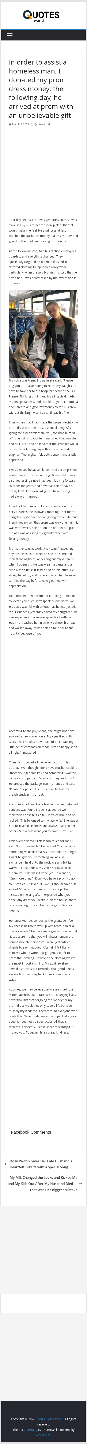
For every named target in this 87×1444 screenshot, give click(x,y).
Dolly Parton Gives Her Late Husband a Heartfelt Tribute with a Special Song (41, 1164)
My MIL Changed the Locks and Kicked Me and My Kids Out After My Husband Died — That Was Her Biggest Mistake (42, 1183)
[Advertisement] (43, 173)
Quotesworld (42, 124)
